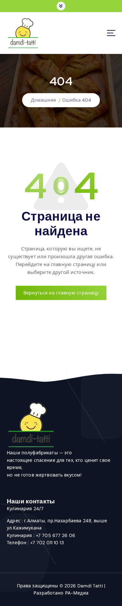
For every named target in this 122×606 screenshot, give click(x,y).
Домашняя (43, 100)
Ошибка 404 (76, 100)
